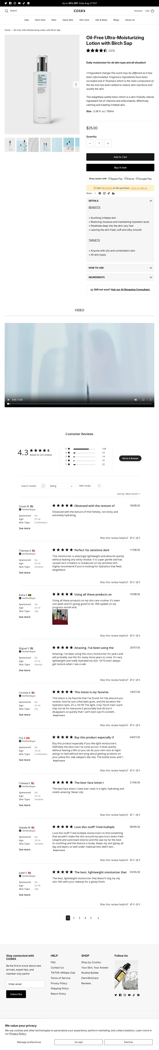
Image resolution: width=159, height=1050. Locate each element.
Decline (128, 1042)
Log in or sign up (138, 188)
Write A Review (130, 458)
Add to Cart (120, 157)
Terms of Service (60, 978)
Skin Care (84, 20)
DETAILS (93, 200)
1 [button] (68, 918)
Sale (26, 20)
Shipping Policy (60, 988)
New (54, 20)
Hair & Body (101, 20)
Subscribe (16, 994)
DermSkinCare (89, 978)
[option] (42, 84)
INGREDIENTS (97, 277)
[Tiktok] (24, 3)
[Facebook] (10, 3)
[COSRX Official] (79, 11)
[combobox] (61, 486)
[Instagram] (15, 3)
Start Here (40, 20)
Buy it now (120, 167)
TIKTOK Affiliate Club (63, 972)
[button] (85, 449)
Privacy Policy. (17, 1033)
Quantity (91, 136)
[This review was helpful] (131, 538)
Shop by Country (91, 962)
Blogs (116, 20)
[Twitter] (6, 3)
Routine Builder (90, 972)
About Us (130, 20)
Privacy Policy (59, 983)
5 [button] (91, 918)
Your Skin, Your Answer (94, 967)
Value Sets (67, 20)
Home (7, 30)
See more (24, 528)
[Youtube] (19, 3)
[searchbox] (29, 485)
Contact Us (57, 967)
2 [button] (73, 918)
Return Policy (58, 993)
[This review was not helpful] (137, 538)
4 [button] (85, 918)
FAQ (53, 962)
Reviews (86, 983)
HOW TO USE (96, 267)
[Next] (76, 84)
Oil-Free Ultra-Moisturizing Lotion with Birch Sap (37, 30)
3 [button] (79, 918)
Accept (79, 1042)
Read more (59, 715)
